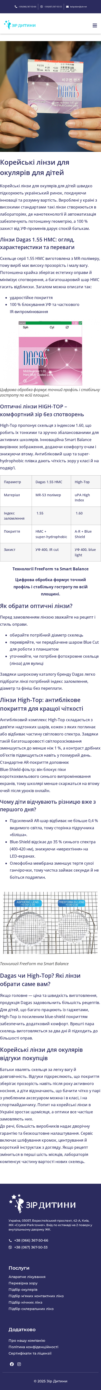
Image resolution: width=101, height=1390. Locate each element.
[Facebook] (12, 1364)
